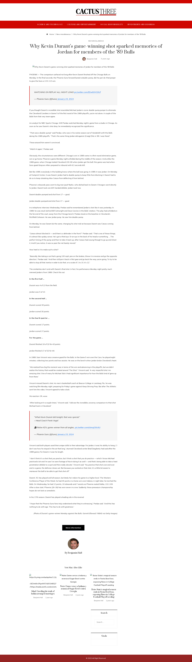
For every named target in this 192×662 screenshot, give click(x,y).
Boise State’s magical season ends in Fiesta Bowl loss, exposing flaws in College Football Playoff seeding (103, 593)
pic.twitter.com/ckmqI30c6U (87, 427)
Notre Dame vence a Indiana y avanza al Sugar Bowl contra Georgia (73, 589)
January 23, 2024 (66, 99)
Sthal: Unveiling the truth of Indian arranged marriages (43, 592)
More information (73, 528)
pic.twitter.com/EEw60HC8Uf (87, 92)
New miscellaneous (96, 41)
